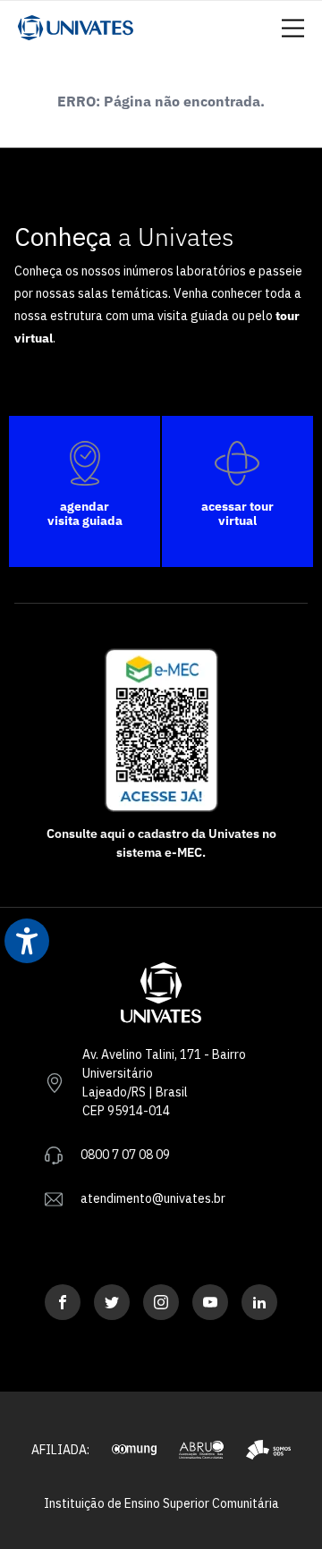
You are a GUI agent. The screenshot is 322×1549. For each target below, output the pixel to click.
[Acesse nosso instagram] (161, 1302)
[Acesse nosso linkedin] (259, 1302)
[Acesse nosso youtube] (210, 1302)
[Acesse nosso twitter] (112, 1302)
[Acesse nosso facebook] (62, 1302)
